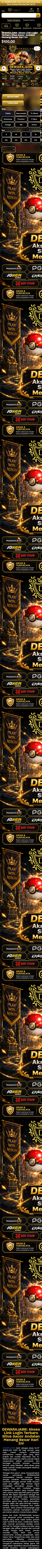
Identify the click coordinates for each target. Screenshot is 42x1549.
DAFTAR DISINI (13, 97)
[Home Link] (14, 10)
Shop (3, 11)
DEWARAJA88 (9, 1448)
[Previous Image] (4, 68)
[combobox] (19, 15)
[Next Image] (38, 68)
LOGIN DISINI (13, 103)
